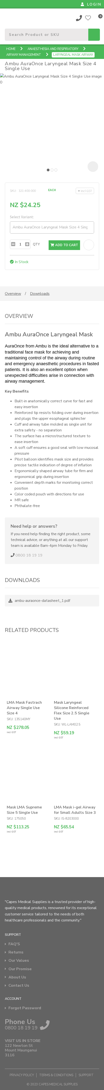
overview (13, 293)
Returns (15, 952)
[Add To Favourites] (88, 245)
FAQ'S (14, 944)
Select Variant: (22, 216)
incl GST (86, 191)
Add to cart (66, 245)
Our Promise (20, 969)
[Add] (27, 244)
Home (10, 49)
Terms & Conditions (56, 1075)
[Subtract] (13, 244)
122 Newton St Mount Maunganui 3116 (21, 1050)
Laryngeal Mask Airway (73, 55)
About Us (17, 977)
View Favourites (88, 18)
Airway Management (23, 55)
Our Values (18, 960)
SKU (13, 190)
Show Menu (8, 17)
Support (86, 1075)
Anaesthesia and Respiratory (53, 49)
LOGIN (94, 4)
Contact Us (18, 985)
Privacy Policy (22, 1075)
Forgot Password (24, 1008)
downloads (40, 293)
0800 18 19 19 (79, 18)
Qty (36, 244)
